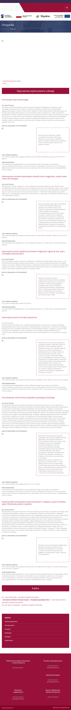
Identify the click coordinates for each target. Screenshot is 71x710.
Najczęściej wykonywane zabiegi (11, 81)
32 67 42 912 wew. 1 (18, 668)
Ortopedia (8, 629)
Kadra (4, 83)
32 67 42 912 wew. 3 (18, 697)
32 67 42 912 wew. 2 (53, 666)
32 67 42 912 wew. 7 (53, 680)
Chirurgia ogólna (9, 625)
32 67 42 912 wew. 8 (53, 697)
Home (3, 29)
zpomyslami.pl (64, 707)
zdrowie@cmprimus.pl (53, 667)
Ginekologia (8, 633)
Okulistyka (8, 637)
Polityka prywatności (7, 708)
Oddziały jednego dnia (11, 621)
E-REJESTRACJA (9, 640)
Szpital (7, 29)
